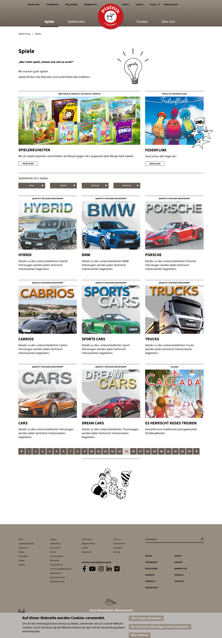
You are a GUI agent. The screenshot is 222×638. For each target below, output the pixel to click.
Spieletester (86, 552)
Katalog (21, 564)
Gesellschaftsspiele (26, 543)
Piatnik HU (150, 581)
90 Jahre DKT (55, 547)
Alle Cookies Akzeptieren (146, 618)
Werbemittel (90, 4)
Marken (21, 552)
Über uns (117, 539)
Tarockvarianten (56, 556)
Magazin (53, 539)
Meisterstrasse (56, 573)
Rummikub (54, 560)
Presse (125, 4)
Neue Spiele (23, 556)
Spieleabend (55, 543)
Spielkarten (76, 22)
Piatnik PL (179, 575)
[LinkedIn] (109, 569)
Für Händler (52, 4)
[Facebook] (84, 569)
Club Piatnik (87, 539)
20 (161, 451)
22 (175, 451)
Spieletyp (126, 185)
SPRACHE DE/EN (171, 4)
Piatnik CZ (179, 581)
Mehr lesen (28, 163)
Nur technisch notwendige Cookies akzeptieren (160, 627)
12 (105, 451)
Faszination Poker (57, 577)
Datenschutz (151, 587)
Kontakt (116, 552)
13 (112, 451)
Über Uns (168, 22)
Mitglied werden (88, 543)
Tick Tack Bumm (56, 564)
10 (91, 451)
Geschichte (117, 547)
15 (126, 451)
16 (133, 451)
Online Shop (33, 4)
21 (168, 451)
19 (154, 451)
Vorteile (85, 547)
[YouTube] (92, 569)
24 (189, 451)
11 (98, 451)
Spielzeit (95, 185)
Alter (31, 185)
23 (182, 451)
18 (147, 451)
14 (119, 451)
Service (139, 4)
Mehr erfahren (139, 635)
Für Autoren (71, 4)
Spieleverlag (24, 33)
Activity (53, 552)
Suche (153, 4)
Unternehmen (119, 543)
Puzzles (142, 22)
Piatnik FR (150, 575)
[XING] (117, 569)
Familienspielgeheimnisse (61, 569)
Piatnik (110, 16)
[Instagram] (101, 569)
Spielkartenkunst (57, 581)
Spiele (49, 22)
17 (140, 451)
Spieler (63, 185)
